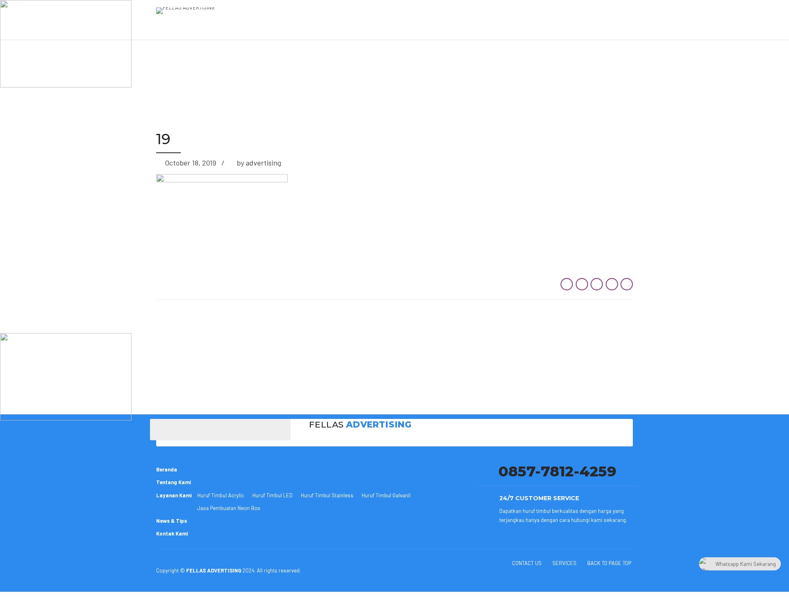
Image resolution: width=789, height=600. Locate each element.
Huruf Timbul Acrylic (220, 495)
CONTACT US (527, 563)
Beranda (166, 469)
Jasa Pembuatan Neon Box (228, 508)
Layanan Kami (173, 495)
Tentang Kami (173, 482)
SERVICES (564, 563)
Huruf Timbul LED (272, 495)
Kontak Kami (172, 533)
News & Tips (171, 520)
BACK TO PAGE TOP (609, 563)
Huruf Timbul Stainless (327, 495)
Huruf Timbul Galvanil (386, 495)
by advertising (259, 162)
